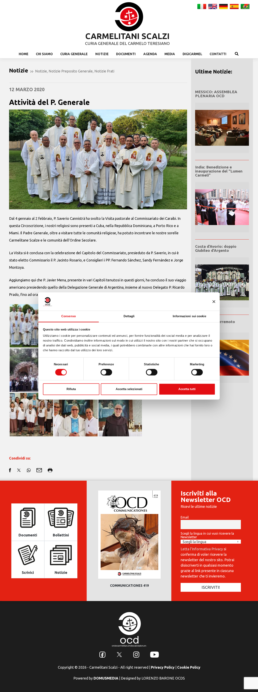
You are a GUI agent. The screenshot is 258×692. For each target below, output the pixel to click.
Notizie (102, 54)
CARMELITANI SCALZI (127, 36)
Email (185, 517)
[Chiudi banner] (213, 301)
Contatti (218, 54)
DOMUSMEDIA (106, 678)
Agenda (150, 54)
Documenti (126, 54)
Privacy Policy (163, 667)
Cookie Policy (188, 667)
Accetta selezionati (129, 389)
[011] (31, 325)
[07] (31, 370)
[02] (76, 414)
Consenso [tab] (68, 316)
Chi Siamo (44, 54)
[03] (31, 414)
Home (23, 54)
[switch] (106, 372)
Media (169, 54)
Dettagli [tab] (129, 316)
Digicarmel (192, 54)
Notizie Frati (104, 71)
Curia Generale (74, 54)
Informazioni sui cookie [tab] (189, 316)
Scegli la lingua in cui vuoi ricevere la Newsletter (207, 535)
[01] (120, 414)
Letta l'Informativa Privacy (202, 549)
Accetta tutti (187, 389)
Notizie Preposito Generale (71, 71)
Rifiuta (71, 389)
